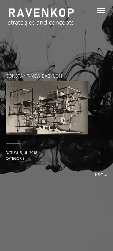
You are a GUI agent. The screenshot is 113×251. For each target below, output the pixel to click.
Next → (101, 174)
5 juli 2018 (28, 152)
